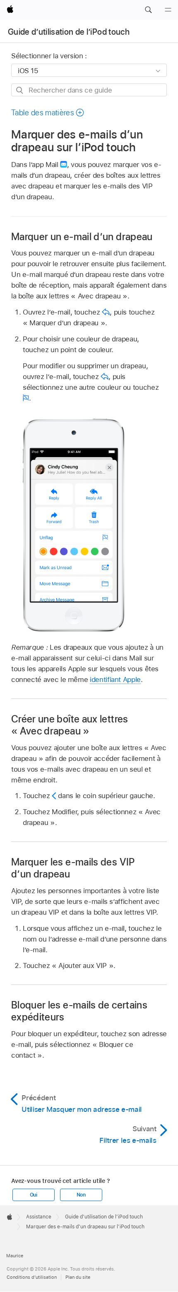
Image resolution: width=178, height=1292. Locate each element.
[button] (148, 10)
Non (81, 1195)
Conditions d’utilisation (32, 1277)
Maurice (14, 1256)
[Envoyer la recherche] (20, 90)
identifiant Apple (115, 679)
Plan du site (77, 1277)
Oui (33, 1195)
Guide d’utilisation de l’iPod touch (69, 32)
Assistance (38, 1217)
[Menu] (168, 10)
